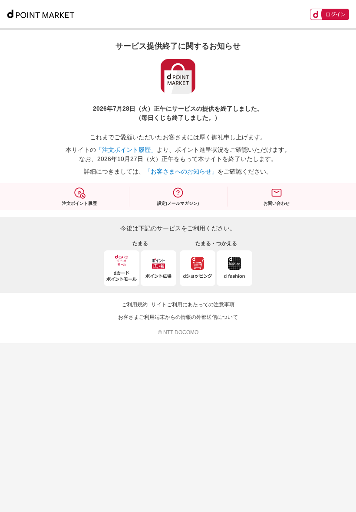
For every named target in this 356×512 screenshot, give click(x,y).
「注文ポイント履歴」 (126, 149)
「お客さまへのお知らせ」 (181, 171)
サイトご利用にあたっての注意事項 (192, 305)
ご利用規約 (135, 305)
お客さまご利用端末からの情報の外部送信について (178, 317)
